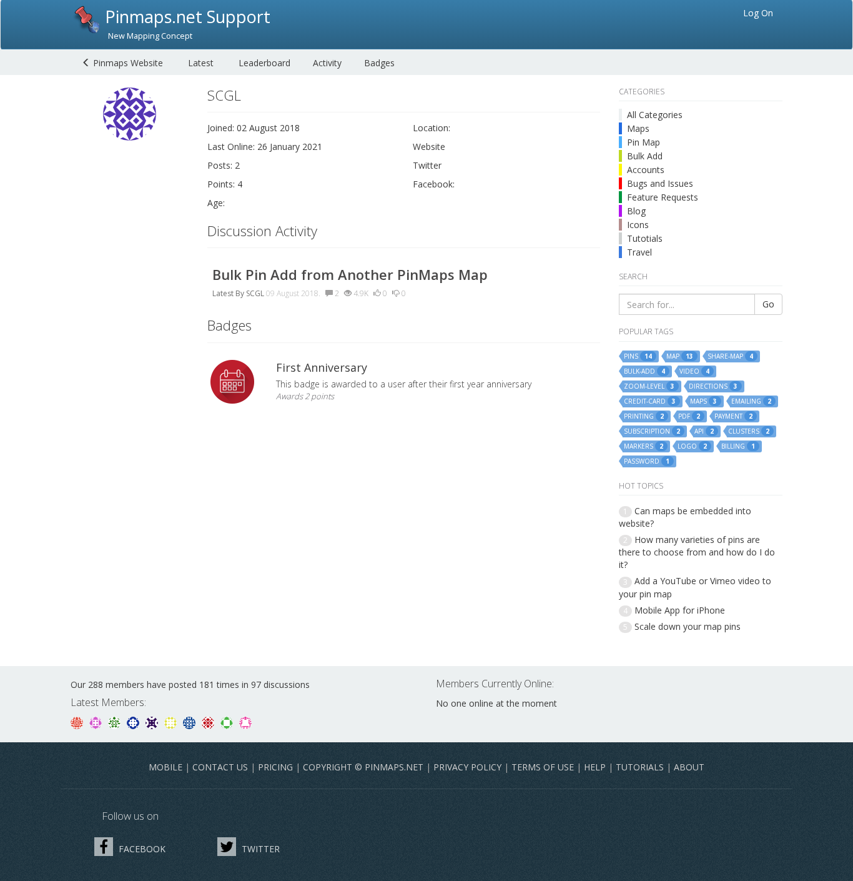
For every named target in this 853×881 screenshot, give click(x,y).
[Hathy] (78, 722)
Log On (758, 13)
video (694, 371)
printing (644, 416)
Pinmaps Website (127, 63)
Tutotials (645, 238)
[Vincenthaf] (134, 722)
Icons (638, 225)
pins (638, 356)
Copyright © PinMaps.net (363, 767)
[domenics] (171, 722)
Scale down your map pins (687, 626)
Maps (638, 128)
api (704, 431)
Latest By (228, 293)
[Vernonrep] (227, 722)
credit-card (650, 401)
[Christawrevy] (245, 722)
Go (768, 304)
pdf (689, 416)
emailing (751, 401)
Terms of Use (542, 767)
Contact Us (220, 767)
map (679, 356)
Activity (327, 63)
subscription (652, 431)
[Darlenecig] (152, 722)
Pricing (275, 767)
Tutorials (640, 767)
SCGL (255, 293)
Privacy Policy (467, 767)
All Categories (655, 115)
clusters (748, 431)
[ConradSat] (96, 722)
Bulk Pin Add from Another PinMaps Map (350, 274)
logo (692, 446)
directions (713, 386)
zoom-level (649, 386)
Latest (201, 63)
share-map (730, 356)
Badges (379, 63)
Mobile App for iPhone (679, 610)
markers (643, 446)
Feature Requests (662, 197)
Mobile (165, 767)
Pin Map (643, 142)
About (689, 767)
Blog (636, 211)
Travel (639, 252)
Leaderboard (264, 63)
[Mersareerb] (190, 722)
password (646, 461)
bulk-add (644, 371)
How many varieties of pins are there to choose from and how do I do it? (697, 552)
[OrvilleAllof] (209, 722)
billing (738, 446)
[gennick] (115, 722)
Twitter (259, 849)
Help (595, 767)
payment (733, 416)
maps (703, 401)
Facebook (140, 849)
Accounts (645, 170)
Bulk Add (645, 156)
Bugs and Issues (660, 183)
